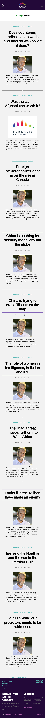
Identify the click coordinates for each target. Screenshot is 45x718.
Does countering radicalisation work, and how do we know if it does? (22, 39)
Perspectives (5, 683)
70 (13, 677)
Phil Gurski (20, 51)
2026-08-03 (27, 503)
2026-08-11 (27, 377)
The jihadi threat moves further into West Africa (22, 432)
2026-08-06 (27, 442)
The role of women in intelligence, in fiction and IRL (22, 367)
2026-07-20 (27, 632)
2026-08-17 (27, 250)
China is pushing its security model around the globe (22, 240)
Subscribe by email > (28, 707)
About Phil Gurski (7, 681)
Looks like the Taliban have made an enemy (22, 495)
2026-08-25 (27, 111)
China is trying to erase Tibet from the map (22, 304)
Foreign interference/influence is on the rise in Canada (22, 173)
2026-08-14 (27, 314)
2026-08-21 (27, 185)
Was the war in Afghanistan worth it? (22, 103)
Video (3, 688)
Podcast (30, 26)
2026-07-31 (27, 567)
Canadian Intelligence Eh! (19, 26)
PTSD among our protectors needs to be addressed (22, 622)
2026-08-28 (27, 51)
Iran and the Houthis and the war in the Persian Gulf (22, 557)
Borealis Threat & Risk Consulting (14, 714)
